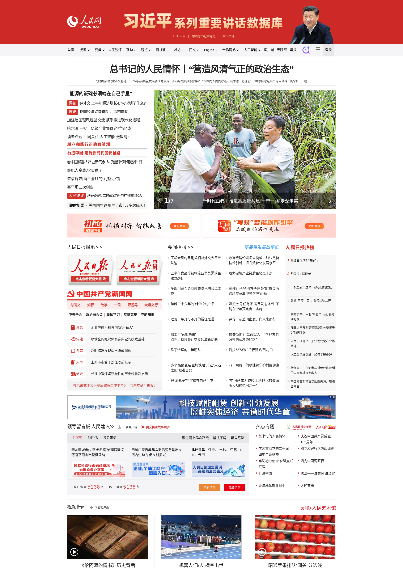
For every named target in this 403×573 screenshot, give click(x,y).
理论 (79, 327)
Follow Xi (179, 36)
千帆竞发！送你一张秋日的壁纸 (311, 287)
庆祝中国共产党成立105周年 (316, 439)
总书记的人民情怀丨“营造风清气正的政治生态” (201, 69)
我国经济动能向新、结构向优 (103, 112)
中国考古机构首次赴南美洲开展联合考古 (313, 384)
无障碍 (282, 50)
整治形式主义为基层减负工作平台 (98, 385)
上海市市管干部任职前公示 (111, 362)
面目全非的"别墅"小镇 (101, 179)
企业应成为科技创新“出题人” (112, 327)
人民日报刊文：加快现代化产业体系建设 (313, 343)
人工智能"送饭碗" (114, 137)
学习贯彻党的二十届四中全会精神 (274, 451)
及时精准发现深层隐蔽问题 (111, 351)
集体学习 (113, 314)
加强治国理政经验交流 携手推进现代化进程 (103, 120)
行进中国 (265, 473)
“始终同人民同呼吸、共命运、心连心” (226, 81)
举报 (293, 50)
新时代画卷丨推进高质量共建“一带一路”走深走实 (250, 200)
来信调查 (74, 179)
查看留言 (209, 487)
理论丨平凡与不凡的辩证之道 (192, 319)
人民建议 (100, 426)
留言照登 (237, 438)
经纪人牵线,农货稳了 (84, 170)
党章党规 (130, 314)
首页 (71, 50)
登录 (328, 50)
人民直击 (307, 486)
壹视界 (133, 305)
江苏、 (234, 450)
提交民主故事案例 (158, 427)
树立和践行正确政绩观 (317, 448)
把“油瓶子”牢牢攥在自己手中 (192, 380)
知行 (90, 305)
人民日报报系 (81, 247)
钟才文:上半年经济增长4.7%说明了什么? (112, 103)
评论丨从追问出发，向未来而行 (252, 319)
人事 (79, 362)
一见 (117, 305)
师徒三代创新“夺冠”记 (305, 260)
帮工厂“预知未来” (183, 334)
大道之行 (151, 305)
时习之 (76, 305)
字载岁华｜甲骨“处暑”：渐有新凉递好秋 (313, 316)
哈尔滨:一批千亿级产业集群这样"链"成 (99, 128)
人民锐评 (115, 50)
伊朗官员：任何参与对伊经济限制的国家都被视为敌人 (313, 370)
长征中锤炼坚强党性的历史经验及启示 (119, 374)
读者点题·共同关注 (83, 137)
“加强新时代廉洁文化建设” (113, 81)
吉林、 (224, 450)
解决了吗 (219, 438)
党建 (79, 339)
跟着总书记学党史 (204, 36)
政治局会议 (94, 314)
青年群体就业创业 (272, 486)
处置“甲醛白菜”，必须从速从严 (311, 300)
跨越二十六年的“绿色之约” (190, 304)
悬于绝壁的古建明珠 (186, 350)
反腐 (79, 351)
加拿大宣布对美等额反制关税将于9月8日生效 (313, 330)
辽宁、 (213, 450)
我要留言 (235, 487)
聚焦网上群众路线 (195, 438)
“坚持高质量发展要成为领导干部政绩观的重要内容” (166, 81)
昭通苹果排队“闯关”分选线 (295, 565)
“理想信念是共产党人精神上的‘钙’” (276, 81)
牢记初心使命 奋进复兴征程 (276, 464)
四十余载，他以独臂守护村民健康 (254, 365)
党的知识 (147, 314)
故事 (104, 305)
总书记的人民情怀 (272, 436)
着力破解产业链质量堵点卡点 (250, 273)
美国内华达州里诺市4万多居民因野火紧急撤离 (122, 205)
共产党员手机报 (141, 385)
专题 (304, 81)
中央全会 (75, 314)
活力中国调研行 (312, 461)
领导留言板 (78, 426)
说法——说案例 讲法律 (318, 473)
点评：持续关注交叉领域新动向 (194, 339)
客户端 (269, 50)
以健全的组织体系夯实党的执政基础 (118, 339)
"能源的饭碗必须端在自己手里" (99, 93)
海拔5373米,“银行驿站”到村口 (251, 350)
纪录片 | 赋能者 (301, 273)
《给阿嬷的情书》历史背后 (107, 565)
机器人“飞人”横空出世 (201, 565)
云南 (201, 455)
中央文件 (228, 36)
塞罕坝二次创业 (80, 187)
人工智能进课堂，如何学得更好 (311, 354)
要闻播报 (177, 247)
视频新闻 (76, 507)
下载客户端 (130, 427)
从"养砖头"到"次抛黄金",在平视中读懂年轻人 (114, 196)
